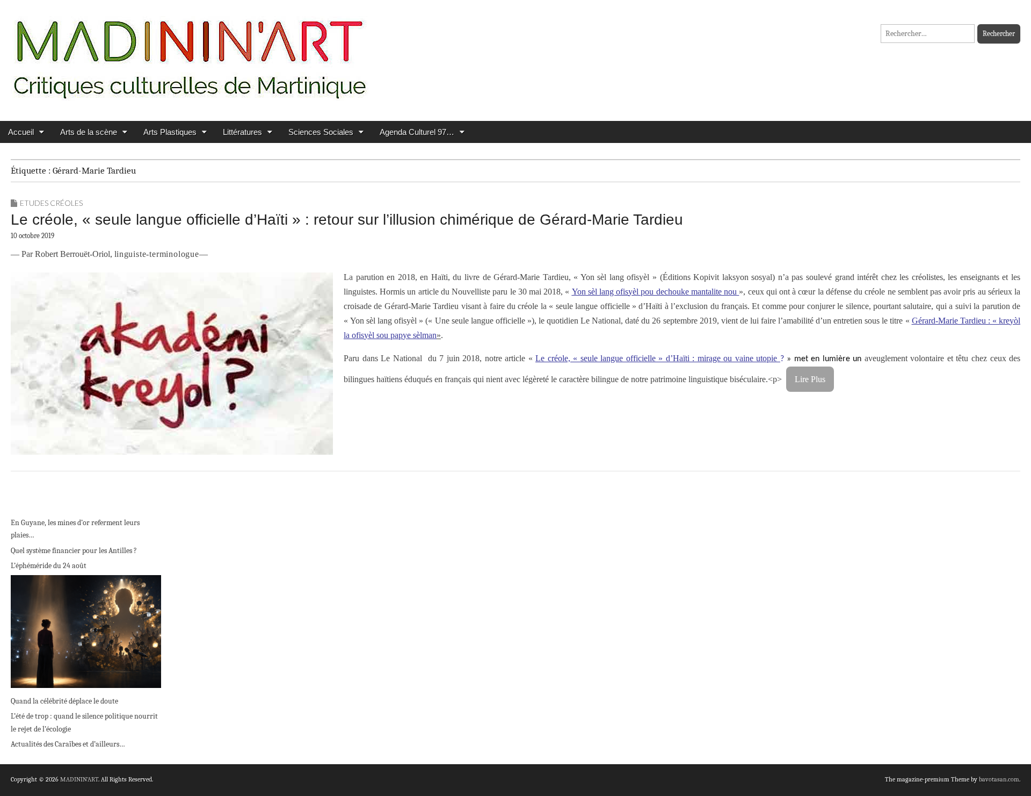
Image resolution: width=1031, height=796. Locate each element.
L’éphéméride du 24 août (48, 565)
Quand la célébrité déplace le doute (64, 701)
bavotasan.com (999, 779)
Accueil (21, 132)
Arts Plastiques (170, 132)
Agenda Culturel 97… (417, 132)
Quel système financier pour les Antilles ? (74, 550)
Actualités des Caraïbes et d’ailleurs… (68, 744)
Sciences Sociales (320, 132)
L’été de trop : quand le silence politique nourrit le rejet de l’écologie (84, 723)
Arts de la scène (88, 132)
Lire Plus (810, 379)
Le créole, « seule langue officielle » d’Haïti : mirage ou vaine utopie (657, 358)
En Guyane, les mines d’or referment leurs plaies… (75, 529)
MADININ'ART (79, 779)
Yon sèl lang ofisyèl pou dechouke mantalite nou (654, 291)
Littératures (242, 132)
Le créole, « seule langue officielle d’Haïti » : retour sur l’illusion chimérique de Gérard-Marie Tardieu (347, 219)
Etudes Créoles (51, 202)
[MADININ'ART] (189, 52)
